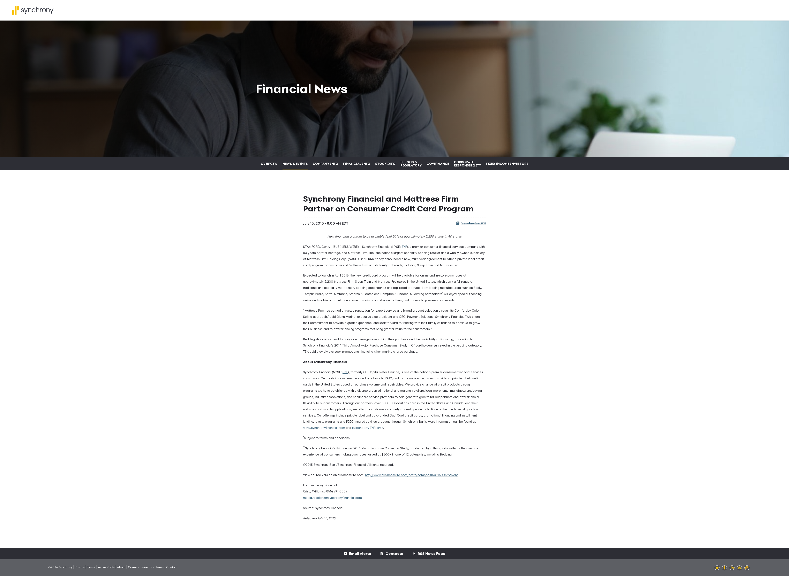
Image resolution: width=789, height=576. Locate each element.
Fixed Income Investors (507, 163)
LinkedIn (732, 568)
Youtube (739, 568)
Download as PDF (473, 223)
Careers (133, 567)
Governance (438, 163)
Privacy (80, 567)
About (121, 567)
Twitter (717, 568)
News (160, 567)
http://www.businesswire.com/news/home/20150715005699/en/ (411, 475)
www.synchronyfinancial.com (324, 427)
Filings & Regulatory (411, 163)
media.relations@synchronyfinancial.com (332, 497)
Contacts (394, 553)
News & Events (295, 163)
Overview (269, 163)
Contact (172, 567)
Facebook (724, 568)
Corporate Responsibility (467, 163)
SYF (404, 246)
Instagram (747, 568)
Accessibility (106, 567)
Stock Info (385, 163)
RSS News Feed (431, 553)
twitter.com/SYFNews (367, 427)
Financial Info (356, 163)
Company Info (325, 163)
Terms (91, 567)
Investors (147, 567)
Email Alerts (359, 553)
